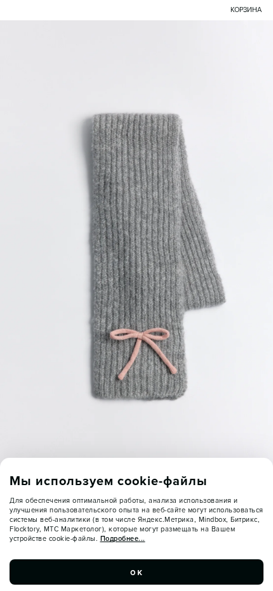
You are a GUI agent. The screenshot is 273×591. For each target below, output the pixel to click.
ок (136, 572)
